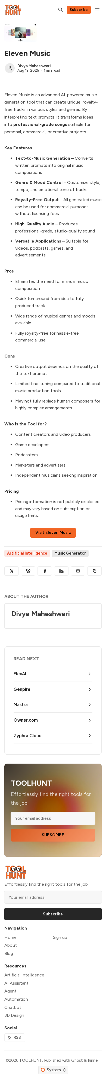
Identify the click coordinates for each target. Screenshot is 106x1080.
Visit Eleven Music (53, 532)
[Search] (60, 9)
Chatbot (12, 1007)
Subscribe (79, 9)
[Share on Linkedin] (61, 571)
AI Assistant (16, 983)
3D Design (14, 1015)
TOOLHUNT (30, 1060)
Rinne (93, 1060)
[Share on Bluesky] (28, 571)
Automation (16, 999)
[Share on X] (11, 571)
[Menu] (97, 9)
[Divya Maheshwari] (9, 68)
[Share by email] (78, 571)
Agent (10, 991)
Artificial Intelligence (27, 553)
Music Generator (70, 553)
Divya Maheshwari (34, 65)
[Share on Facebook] (45, 571)
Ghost (77, 1060)
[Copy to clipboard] (94, 571)
